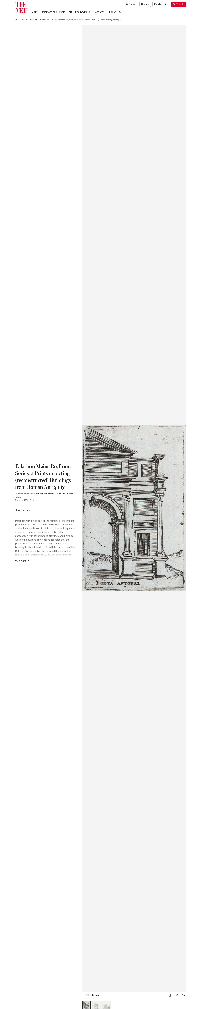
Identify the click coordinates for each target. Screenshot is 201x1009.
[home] (16, 19)
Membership (160, 4)
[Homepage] (21, 7)
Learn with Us (82, 12)
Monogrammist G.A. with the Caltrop (54, 494)
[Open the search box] (120, 12)
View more (20, 561)
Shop (111, 12)
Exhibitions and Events (52, 12)
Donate (145, 4)
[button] (134, 508)
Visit (34, 12)
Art (70, 12)
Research (99, 12)
